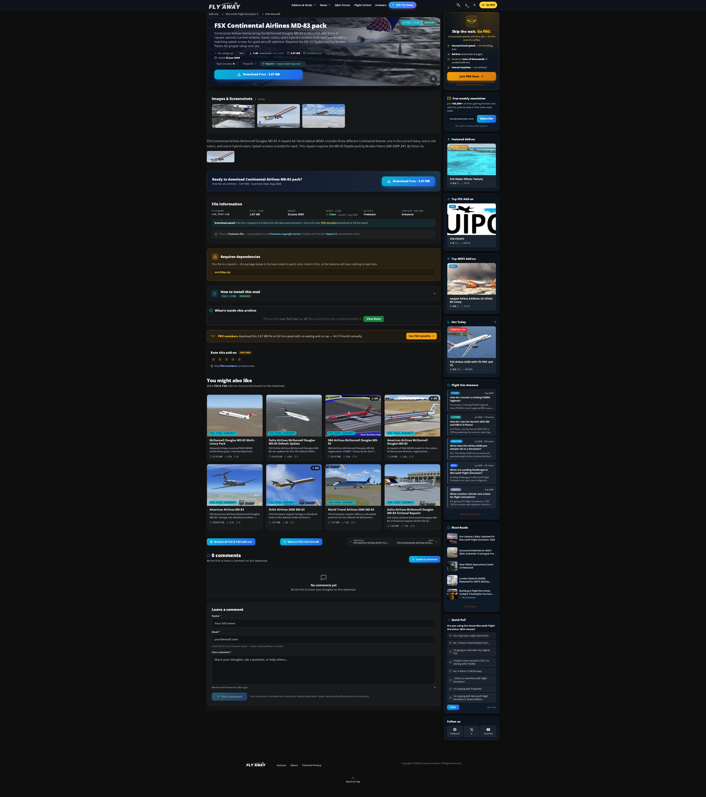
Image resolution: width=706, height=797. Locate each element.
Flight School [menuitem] (362, 5)
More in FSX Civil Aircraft (303, 541)
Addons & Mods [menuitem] (302, 5)
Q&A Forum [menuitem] (342, 5)
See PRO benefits (420, 336)
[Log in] (474, 5)
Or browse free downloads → (472, 84)
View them (373, 318)
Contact (281, 765)
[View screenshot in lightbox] (433, 79)
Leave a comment (426, 559)
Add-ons (213, 14)
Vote (453, 707)
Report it (331, 234)
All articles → (471, 606)
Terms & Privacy (311, 765)
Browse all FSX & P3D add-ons (233, 541)
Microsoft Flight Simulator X (242, 14)
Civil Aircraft (272, 14)
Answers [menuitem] (380, 5)
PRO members (329, 222)
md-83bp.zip (222, 272)
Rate (241, 53)
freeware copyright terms (285, 234)
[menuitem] (402, 5)
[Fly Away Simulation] (224, 5)
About (294, 765)
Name (216, 616)
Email (216, 632)
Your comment (222, 652)
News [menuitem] (323, 5)
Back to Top (353, 781)
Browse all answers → (471, 514)
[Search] (458, 5)
